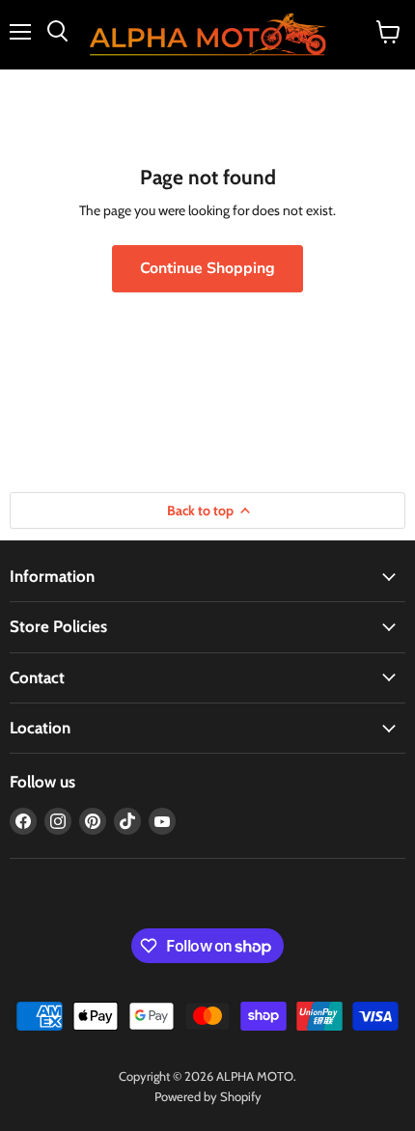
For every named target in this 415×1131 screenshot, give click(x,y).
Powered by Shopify (208, 1096)
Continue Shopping (207, 268)
